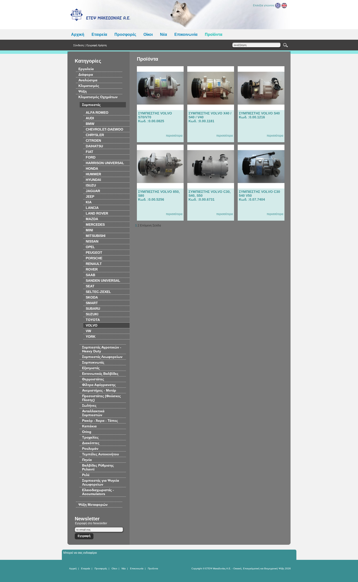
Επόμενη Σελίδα (150, 225)
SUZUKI (92, 314)
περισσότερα (174, 135)
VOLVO (91, 325)
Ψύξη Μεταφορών (93, 505)
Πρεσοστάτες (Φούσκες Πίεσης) (101, 398)
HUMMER (93, 174)
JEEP (90, 196)
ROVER (92, 269)
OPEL (90, 247)
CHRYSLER (95, 135)
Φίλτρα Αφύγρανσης (99, 385)
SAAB (90, 275)
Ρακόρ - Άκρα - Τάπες (100, 420)
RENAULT (94, 264)
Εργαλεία (86, 69)
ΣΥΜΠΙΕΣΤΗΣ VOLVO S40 (259, 115)
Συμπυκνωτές (93, 362)
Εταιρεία (99, 34)
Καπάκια (89, 426)
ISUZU (91, 185)
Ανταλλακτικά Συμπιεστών (93, 413)
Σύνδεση (78, 45)
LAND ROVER (97, 213)
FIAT (89, 152)
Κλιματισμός (88, 86)
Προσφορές (125, 34)
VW (88, 331)
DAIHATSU (94, 146)
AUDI (90, 118)
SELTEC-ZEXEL (98, 292)
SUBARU (93, 308)
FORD (90, 157)
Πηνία (87, 460)
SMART (92, 303)
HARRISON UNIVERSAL (105, 163)
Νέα (163, 34)
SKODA (92, 297)
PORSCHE (94, 258)
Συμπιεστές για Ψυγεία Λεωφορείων (100, 482)
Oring (86, 432)
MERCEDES (95, 224)
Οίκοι (148, 34)
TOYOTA (93, 320)
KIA (89, 202)
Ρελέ (85, 475)
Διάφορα (85, 74)
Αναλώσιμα (87, 80)
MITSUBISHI (95, 236)
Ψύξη (82, 91)
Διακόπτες (90, 443)
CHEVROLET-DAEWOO (104, 129)
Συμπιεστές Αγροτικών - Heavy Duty (101, 349)
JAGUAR (93, 191)
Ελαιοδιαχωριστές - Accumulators (98, 492)
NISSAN (92, 241)
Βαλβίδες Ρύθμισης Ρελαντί (98, 467)
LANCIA (92, 208)
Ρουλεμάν (90, 449)
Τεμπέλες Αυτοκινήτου (100, 454)
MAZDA (92, 219)
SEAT (90, 286)
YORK (90, 336)
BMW (90, 124)
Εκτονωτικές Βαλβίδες (100, 373)
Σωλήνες (89, 405)
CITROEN (93, 140)
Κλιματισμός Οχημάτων (98, 97)
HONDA (92, 168)
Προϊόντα (213, 34)
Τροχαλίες (90, 437)
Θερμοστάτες (93, 379)
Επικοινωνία (186, 34)
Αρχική (77, 34)
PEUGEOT (94, 252)
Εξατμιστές (91, 368)
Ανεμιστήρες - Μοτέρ (99, 390)
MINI (89, 230)
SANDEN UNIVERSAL (103, 280)
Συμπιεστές (91, 105)
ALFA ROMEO (97, 112)
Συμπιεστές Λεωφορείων (102, 357)
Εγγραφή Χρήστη (96, 45)
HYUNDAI (93, 180)
